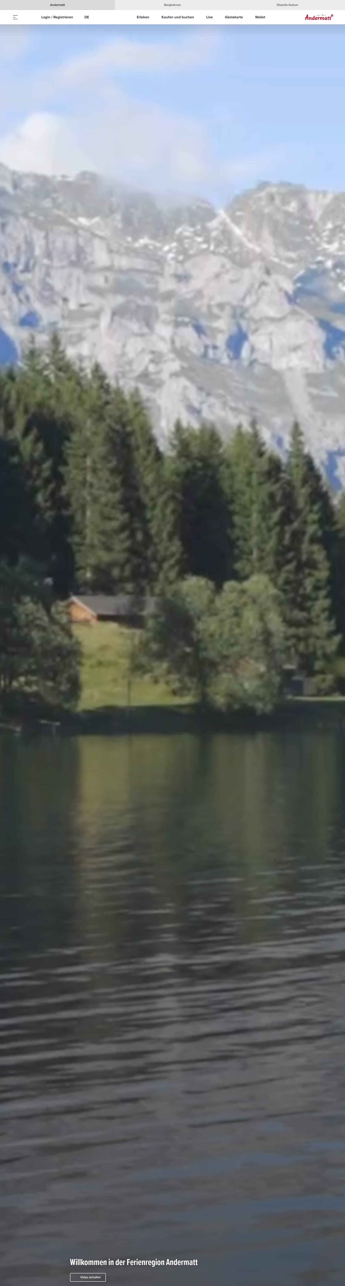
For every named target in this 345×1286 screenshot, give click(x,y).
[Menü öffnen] (15, 17)
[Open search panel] (24, 17)
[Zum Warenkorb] (33, 17)
